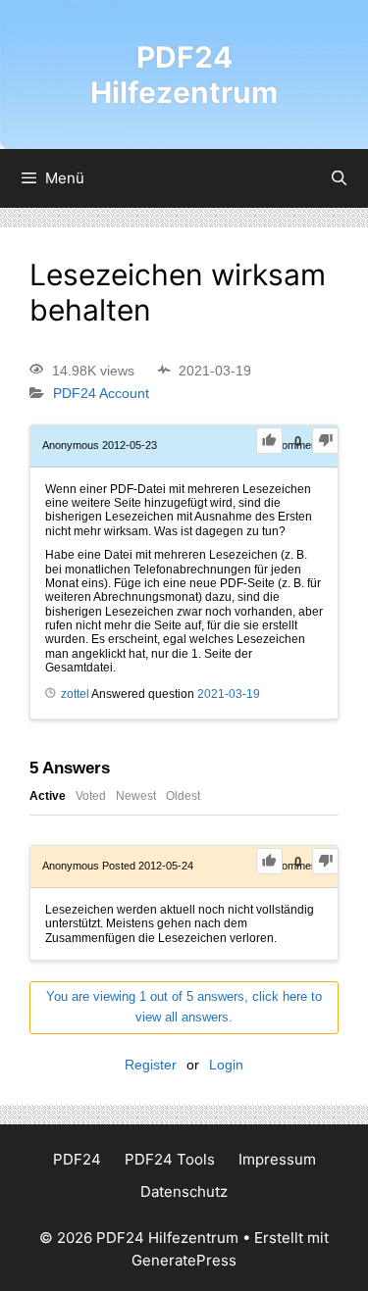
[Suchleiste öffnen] (339, 178)
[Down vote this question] (325, 440)
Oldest (183, 796)
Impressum (277, 1159)
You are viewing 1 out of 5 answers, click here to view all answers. (184, 1006)
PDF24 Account (101, 394)
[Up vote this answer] (269, 861)
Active (47, 796)
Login (226, 1064)
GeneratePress (184, 1260)
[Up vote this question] (269, 440)
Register (151, 1064)
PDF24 (77, 1159)
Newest (136, 796)
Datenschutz (184, 1191)
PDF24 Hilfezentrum (184, 74)
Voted (91, 796)
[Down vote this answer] (325, 861)
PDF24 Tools (170, 1159)
